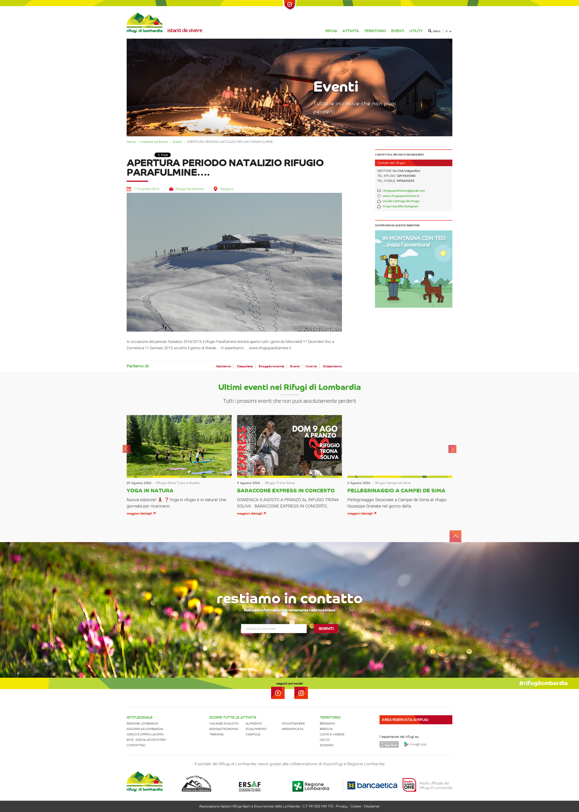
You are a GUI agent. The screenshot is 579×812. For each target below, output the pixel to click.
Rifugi (331, 31)
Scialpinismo (332, 366)
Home (131, 142)
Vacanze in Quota (223, 723)
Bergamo (327, 723)
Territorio (375, 31)
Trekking (216, 734)
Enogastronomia (271, 366)
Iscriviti (326, 628)
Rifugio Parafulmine (190, 189)
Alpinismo (223, 366)
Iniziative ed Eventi (154, 142)
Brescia (326, 729)
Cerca (436, 31)
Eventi (397, 31)
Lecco (325, 739)
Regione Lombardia (142, 723)
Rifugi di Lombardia (146, 22)
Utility (416, 31)
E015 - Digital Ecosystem (146, 739)
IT (447, 31)
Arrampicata (292, 729)
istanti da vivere (184, 30)
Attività (350, 31)
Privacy (341, 806)
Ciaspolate (245, 366)
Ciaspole (253, 734)
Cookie (355, 806)
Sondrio (327, 745)
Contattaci (136, 745)
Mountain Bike (293, 723)
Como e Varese (332, 734)
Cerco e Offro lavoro (145, 734)
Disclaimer (372, 806)
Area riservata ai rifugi (405, 720)
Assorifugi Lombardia (145, 729)
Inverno (311, 366)
